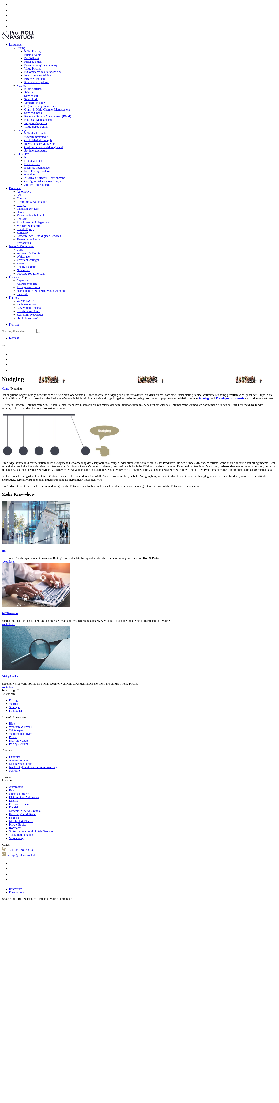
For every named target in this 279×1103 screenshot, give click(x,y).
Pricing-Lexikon (26, 266)
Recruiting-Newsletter (30, 314)
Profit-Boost (31, 58)
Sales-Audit (31, 99)
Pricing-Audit (32, 54)
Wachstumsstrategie (36, 136)
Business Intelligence (37, 167)
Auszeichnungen (27, 283)
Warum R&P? (25, 301)
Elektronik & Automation (32, 201)
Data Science (32, 164)
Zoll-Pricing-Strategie (37, 184)
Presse (20, 263)
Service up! (31, 95)
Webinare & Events (28, 253)
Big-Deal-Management (38, 119)
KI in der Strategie (35, 133)
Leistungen (15, 44)
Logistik (22, 218)
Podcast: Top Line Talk (31, 273)
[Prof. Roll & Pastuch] (18, 38)
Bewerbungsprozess (29, 307)
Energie (21, 205)
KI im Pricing (32, 51)
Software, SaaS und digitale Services (39, 236)
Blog (20, 249)
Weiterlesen (8, 561)
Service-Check (33, 113)
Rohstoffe (22, 232)
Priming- (204, 398)
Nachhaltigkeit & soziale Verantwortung (41, 290)
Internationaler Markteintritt (40, 143)
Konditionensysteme (36, 82)
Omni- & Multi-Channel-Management (47, 109)
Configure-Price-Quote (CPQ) (42, 181)
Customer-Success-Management (43, 147)
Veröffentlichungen (28, 260)
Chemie (21, 198)
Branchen (15, 188)
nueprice (29, 174)
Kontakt (14, 324)
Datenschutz (16, 892)
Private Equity (25, 229)
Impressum (15, 888)
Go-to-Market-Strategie (38, 140)
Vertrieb (21, 85)
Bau (19, 195)
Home (5, 388)
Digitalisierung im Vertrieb (40, 106)
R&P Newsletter (10, 613)
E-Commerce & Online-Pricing (43, 71)
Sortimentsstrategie (35, 150)
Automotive (24, 191)
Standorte (22, 294)
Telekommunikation (29, 239)
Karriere (14, 297)
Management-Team (28, 287)
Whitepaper (24, 256)
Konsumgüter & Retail (30, 215)
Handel (21, 212)
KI (26, 157)
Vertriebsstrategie (34, 102)
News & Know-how (21, 246)
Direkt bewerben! (27, 318)
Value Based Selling (36, 126)
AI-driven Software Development (44, 177)
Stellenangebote (26, 304)
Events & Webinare (28, 311)
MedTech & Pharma (21, 821)
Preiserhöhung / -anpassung (40, 65)
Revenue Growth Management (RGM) (47, 116)
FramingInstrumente (230, 398)
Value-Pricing (32, 68)
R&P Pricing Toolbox (37, 171)
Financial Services (28, 208)
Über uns (14, 277)
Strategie (22, 130)
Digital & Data (33, 160)
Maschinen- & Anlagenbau (33, 222)
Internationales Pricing (37, 75)
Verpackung (24, 242)
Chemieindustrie (19, 793)
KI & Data (23, 154)
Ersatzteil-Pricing (34, 78)
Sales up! (29, 92)
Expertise (22, 280)
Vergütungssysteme (35, 123)
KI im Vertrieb (33, 89)
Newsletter (23, 270)
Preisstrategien (33, 61)
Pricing (21, 48)
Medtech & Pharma (28, 225)
